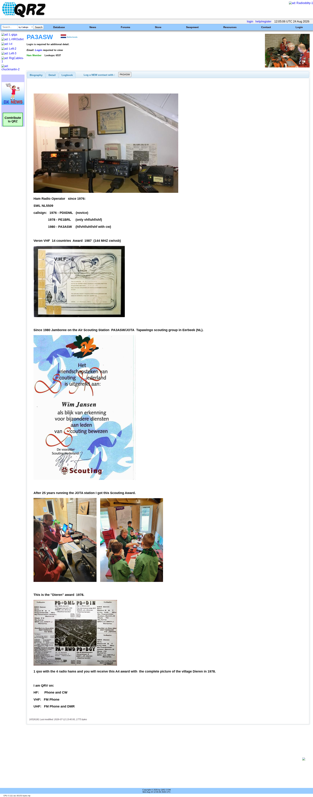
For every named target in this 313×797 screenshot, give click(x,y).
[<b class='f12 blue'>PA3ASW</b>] (287, 66)
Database (59, 27)
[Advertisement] (164, 759)
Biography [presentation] (36, 75)
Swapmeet (192, 27)
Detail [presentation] (52, 75)
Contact (266, 27)
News (92, 27)
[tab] (36, 75)
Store (158, 27)
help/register (263, 21)
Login (299, 27)
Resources (230, 27)
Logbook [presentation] (67, 75)
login (250, 21)
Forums (125, 27)
